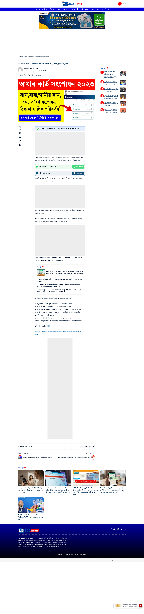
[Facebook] (111, 529)
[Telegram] (121, 529)
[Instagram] (118, 529)
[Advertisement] (72, 42)
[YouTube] (114, 529)
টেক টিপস (21, 56)
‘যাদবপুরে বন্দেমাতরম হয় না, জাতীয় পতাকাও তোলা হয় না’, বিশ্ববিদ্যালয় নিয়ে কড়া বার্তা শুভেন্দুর (111, 103)
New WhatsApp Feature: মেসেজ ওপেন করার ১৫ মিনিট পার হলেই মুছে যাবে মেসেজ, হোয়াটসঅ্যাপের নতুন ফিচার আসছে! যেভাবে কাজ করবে (113, 490)
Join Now (79, 167)
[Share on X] (25, 75)
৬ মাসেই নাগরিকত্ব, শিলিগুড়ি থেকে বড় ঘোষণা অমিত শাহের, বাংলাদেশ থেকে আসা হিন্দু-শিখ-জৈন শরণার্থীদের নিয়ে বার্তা (111, 111)
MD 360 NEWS (29, 68)
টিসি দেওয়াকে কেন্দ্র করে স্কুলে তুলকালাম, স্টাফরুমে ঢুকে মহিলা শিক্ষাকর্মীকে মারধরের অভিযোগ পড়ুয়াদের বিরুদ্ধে (111, 89)
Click (48, 326)
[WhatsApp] (125, 529)
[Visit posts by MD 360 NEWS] (20, 69)
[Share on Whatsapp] (28, 75)
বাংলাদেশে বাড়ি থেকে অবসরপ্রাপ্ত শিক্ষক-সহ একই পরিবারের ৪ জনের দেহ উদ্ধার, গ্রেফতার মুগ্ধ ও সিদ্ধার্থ (110, 82)
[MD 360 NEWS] (72, 3)
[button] (120, 4)
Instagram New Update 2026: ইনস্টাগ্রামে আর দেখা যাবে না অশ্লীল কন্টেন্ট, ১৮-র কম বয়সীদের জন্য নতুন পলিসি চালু (30, 490)
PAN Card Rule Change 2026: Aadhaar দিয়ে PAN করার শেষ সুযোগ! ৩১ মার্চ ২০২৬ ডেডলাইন (30, 517)
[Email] (20, 137)
